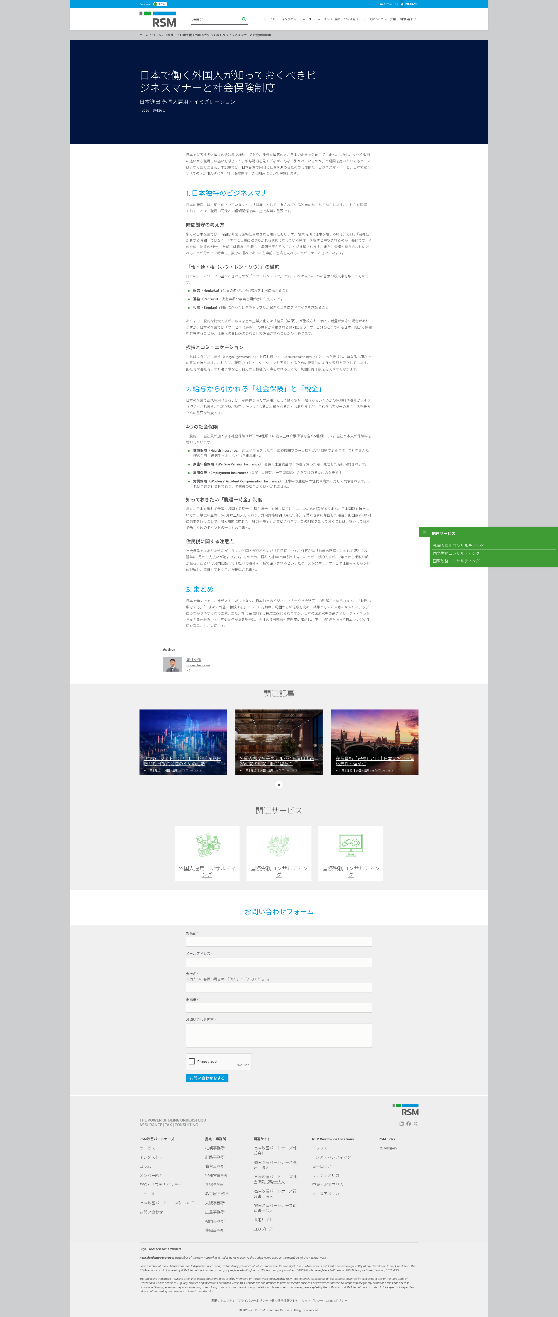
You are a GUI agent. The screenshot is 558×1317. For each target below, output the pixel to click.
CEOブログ (263, 1229)
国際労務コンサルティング (456, 553)
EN (396, 4)
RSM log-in (388, 1148)
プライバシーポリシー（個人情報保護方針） (268, 1301)
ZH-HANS (411, 4)
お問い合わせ (407, 19)
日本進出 (155, 770)
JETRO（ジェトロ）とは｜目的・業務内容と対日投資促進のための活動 (182, 761)
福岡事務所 (215, 1221)
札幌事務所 (215, 1148)
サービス (270, 19)
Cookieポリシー (336, 1301)
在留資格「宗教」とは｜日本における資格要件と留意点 (375, 761)
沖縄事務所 (215, 1230)
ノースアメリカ (325, 1193)
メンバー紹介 (331, 19)
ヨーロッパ (322, 1166)
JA (402, 4)
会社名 (192, 974)
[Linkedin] (402, 1124)
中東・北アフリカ (328, 1184)
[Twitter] (415, 1124)
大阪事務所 (215, 1202)
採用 (393, 19)
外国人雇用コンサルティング (458, 545)
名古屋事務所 (217, 1193)
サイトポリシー (312, 1301)
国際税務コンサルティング (456, 560)
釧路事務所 (215, 1157)
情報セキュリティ (223, 1301)
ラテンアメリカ (325, 1175)
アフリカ (320, 1148)
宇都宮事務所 (217, 1175)
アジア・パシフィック (331, 1157)
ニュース (386, 4)
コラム (312, 19)
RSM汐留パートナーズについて (364, 19)
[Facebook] (409, 1124)
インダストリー (292, 19)
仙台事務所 (215, 1166)
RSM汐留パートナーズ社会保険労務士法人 (275, 1179)
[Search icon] (244, 19)
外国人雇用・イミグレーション (183, 770)
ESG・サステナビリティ (161, 1184)
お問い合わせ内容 (201, 1019)
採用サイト (263, 1219)
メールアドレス (199, 953)
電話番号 (193, 999)
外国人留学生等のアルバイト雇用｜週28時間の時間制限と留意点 (277, 761)
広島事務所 (215, 1212)
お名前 (192, 933)
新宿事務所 (215, 1184)
